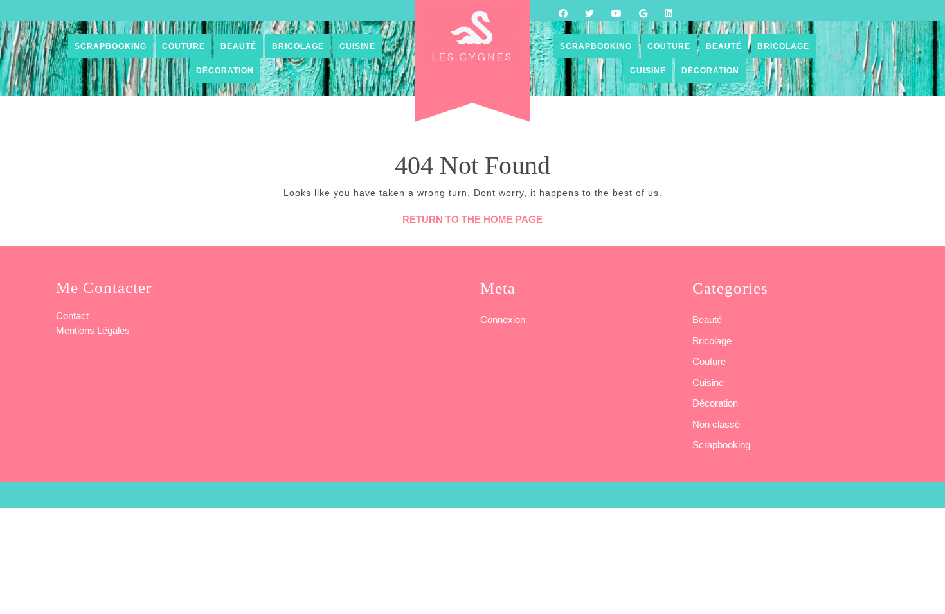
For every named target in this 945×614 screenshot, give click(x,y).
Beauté (238, 46)
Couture (183, 46)
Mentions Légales (93, 330)
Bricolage (298, 46)
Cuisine (357, 46)
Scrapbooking (111, 46)
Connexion (502, 319)
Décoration (225, 70)
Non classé (716, 424)
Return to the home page (472, 219)
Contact (72, 315)
